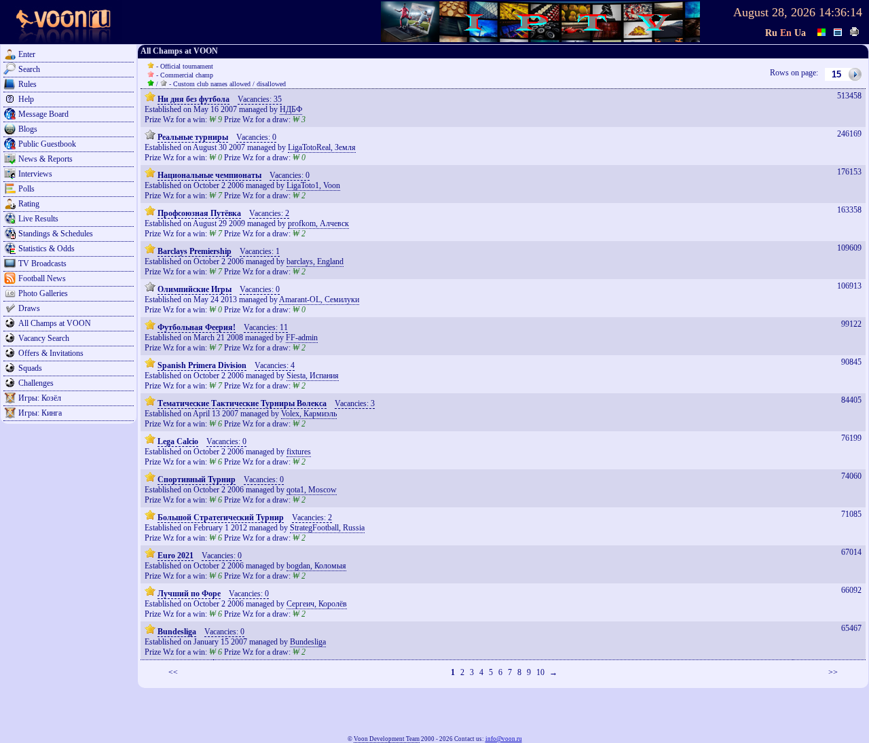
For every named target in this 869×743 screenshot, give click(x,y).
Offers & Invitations (51, 353)
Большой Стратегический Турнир (221, 517)
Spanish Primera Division (202, 365)
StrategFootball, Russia (327, 527)
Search (29, 69)
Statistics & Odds (46, 248)
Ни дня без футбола (193, 99)
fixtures (298, 451)
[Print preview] (855, 30)
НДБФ (291, 109)
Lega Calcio (178, 441)
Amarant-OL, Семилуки (319, 299)
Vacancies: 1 (260, 251)
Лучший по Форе (189, 593)
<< (173, 672)
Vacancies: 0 (256, 137)
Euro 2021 (175, 555)
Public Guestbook (47, 144)
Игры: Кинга (40, 413)
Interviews (35, 174)
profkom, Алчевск (318, 223)
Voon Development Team (387, 739)
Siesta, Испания (312, 375)
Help (26, 99)
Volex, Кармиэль (309, 413)
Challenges (36, 383)
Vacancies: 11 (266, 327)
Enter (26, 54)
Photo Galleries (43, 293)
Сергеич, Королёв (316, 604)
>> (833, 672)
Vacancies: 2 (269, 213)
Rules (27, 84)
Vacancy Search (43, 338)
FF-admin (302, 337)
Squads (30, 368)
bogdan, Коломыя (316, 565)
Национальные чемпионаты (209, 175)
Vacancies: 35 (260, 99)
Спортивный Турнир (197, 479)
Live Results (38, 218)
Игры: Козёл (39, 398)
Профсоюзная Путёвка (199, 213)
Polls (26, 189)
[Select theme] (822, 30)
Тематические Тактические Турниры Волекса (242, 403)
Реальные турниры (193, 137)
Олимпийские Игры (195, 289)
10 (540, 672)
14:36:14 (840, 12)
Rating (28, 204)
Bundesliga (177, 631)
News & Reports (45, 159)
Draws (29, 308)
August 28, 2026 (774, 12)
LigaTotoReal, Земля (322, 147)
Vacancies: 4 (275, 365)
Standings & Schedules (55, 233)
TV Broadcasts (42, 263)
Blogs (27, 129)
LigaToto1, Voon (313, 185)
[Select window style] (838, 30)
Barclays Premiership (195, 251)
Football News (42, 278)
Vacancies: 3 (355, 403)
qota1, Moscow (311, 489)
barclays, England (315, 261)
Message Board (43, 114)
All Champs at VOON (54, 323)
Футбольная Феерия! (197, 327)
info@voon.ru (503, 739)
